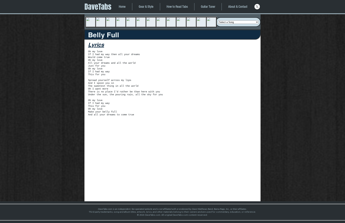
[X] (257, 6)
